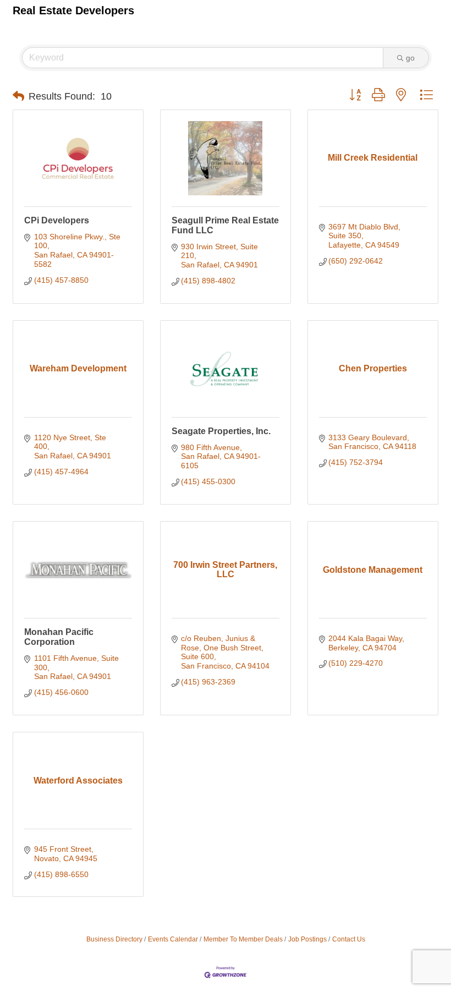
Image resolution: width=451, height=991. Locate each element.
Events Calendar (173, 939)
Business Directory (114, 939)
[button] (18, 96)
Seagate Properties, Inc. (221, 431)
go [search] (410, 57)
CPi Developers (56, 220)
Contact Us (348, 939)
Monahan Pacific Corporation (59, 637)
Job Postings (307, 939)
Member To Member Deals (243, 939)
